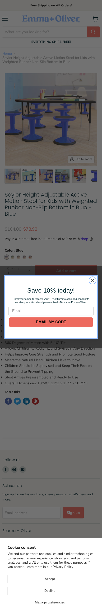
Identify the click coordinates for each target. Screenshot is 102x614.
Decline (49, 590)
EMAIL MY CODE (51, 322)
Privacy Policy (63, 567)
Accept (50, 579)
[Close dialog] (92, 280)
